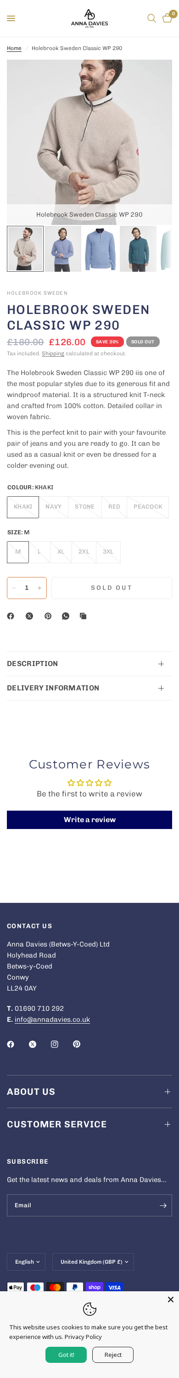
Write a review (90, 819)
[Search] (151, 18)
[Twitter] (39, 1044)
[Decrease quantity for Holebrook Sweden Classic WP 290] (14, 588)
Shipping (53, 353)
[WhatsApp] (67, 616)
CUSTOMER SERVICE (57, 1124)
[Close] (170, 1299)
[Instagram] (61, 1044)
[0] (165, 18)
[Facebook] (12, 616)
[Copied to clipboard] (84, 616)
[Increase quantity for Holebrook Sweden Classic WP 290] (39, 588)
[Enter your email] (163, 1205)
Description (32, 663)
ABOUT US (31, 1091)
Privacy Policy (83, 1337)
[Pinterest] (50, 616)
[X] (31, 616)
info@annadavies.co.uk (52, 1019)
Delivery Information (53, 687)
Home (14, 48)
